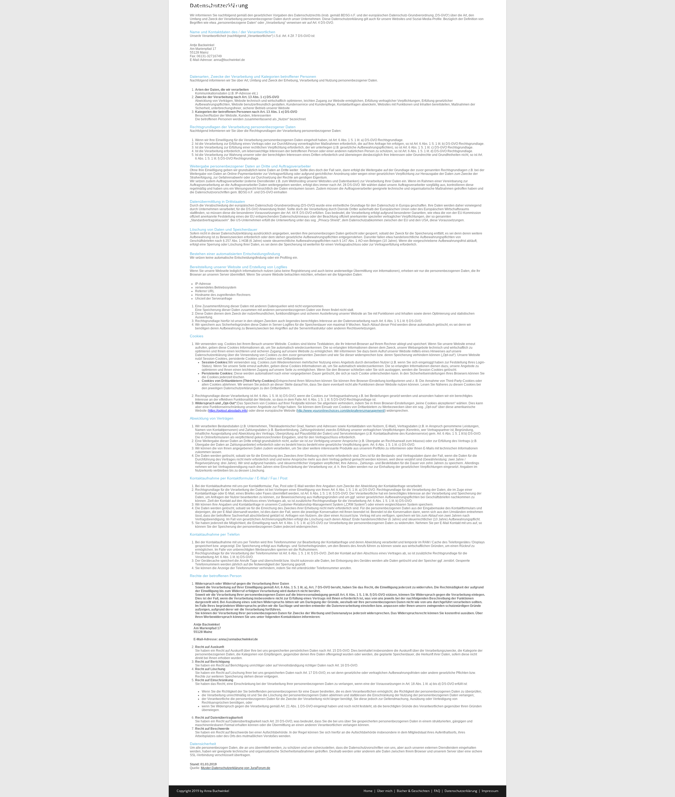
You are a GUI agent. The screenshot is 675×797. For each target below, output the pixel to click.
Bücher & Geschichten (413, 791)
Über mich (384, 791)
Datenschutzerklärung (461, 791)
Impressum (490, 791)
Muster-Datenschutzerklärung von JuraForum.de (235, 768)
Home (368, 791)
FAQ (437, 791)
